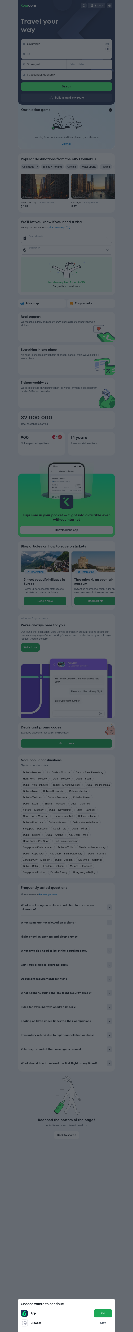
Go (103, 1313)
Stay (103, 1323)
